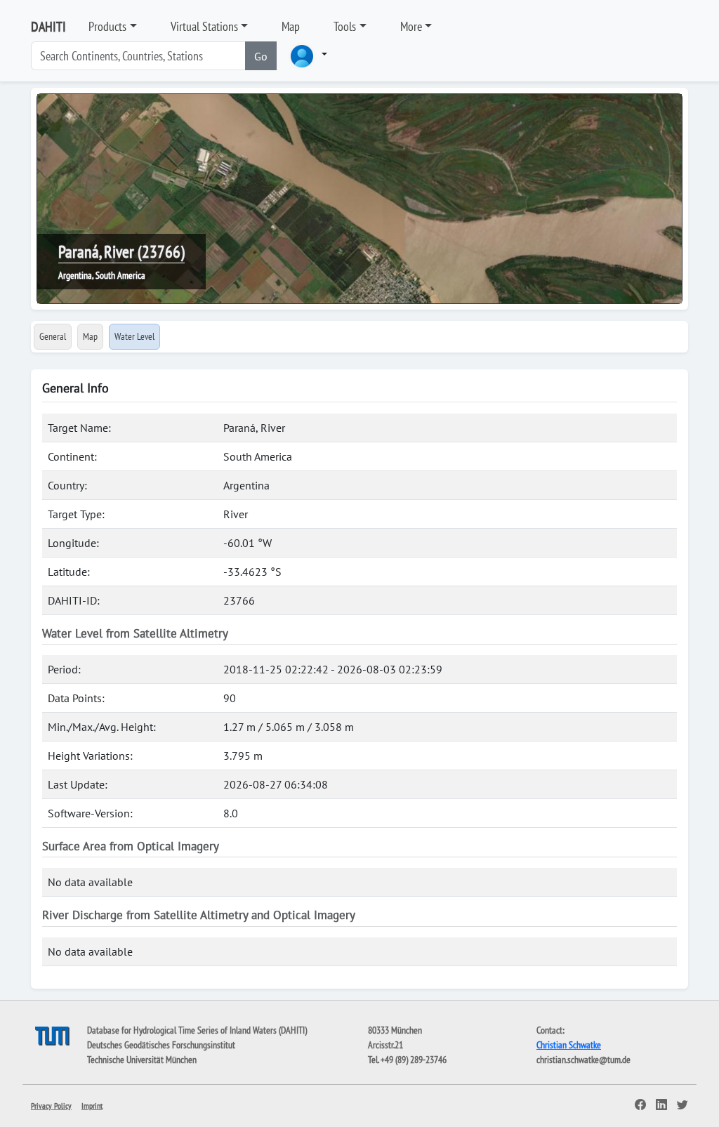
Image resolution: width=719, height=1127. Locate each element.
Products (107, 26)
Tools (345, 26)
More (411, 26)
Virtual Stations (204, 26)
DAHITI (48, 27)
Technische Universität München (142, 1059)
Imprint (92, 1105)
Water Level (134, 336)
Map (291, 26)
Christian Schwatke (568, 1045)
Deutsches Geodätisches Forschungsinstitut (161, 1045)
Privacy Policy (51, 1105)
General (52, 336)
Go (261, 56)
